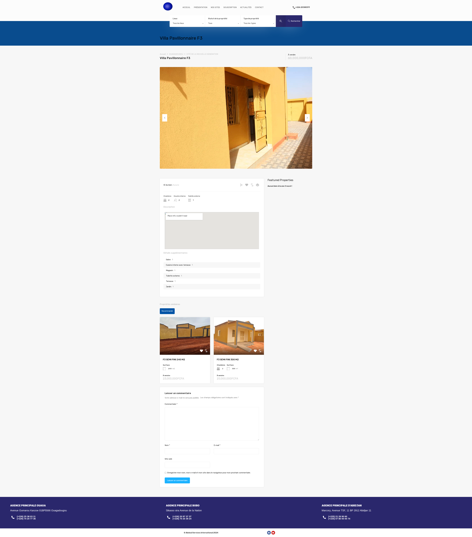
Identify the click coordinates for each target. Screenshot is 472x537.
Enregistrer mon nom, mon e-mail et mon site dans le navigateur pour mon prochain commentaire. (209, 473)
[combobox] (187, 24)
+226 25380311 (302, 7)
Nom (167, 445)
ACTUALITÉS (245, 7)
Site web (168, 459)
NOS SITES (215, 7)
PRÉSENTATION (200, 7)
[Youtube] (273, 533)
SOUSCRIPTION (230, 7)
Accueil (163, 54)
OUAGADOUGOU (176, 54)
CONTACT (259, 7)
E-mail (217, 445)
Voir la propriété (185, 347)
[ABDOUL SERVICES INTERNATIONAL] (168, 12)
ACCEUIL (186, 7)
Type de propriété (251, 19)
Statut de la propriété (217, 19)
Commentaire (171, 404)
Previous (164, 117)
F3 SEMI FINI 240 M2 (174, 359)
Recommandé (167, 311)
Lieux (175, 19)
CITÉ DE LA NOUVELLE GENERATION (202, 54)
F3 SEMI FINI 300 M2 (228, 359)
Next (307, 117)
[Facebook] (269, 533)
